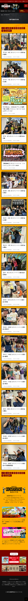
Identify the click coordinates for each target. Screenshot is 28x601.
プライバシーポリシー (14, 579)
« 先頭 (7, 28)
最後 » (10, 30)
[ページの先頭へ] (26, 599)
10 (2, 30)
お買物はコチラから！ (22, 11)
